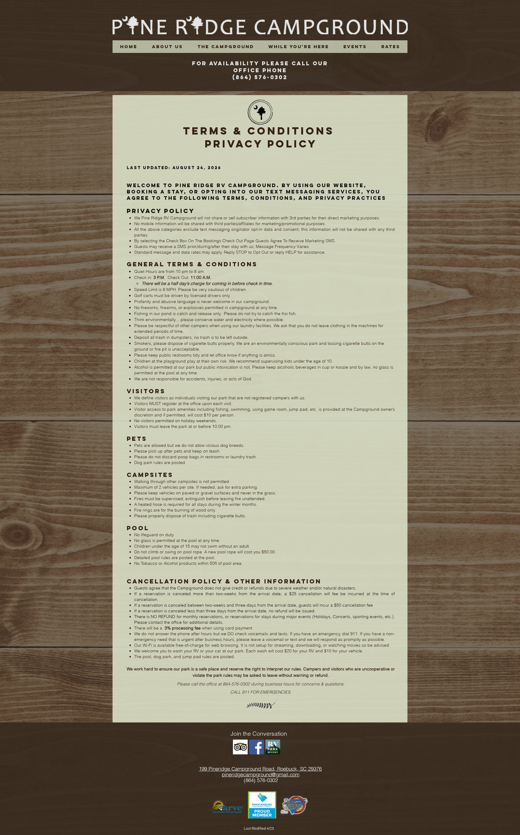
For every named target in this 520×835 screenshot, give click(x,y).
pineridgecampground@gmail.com (260, 774)
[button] (225, 48)
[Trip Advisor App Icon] (240, 747)
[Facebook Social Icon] (256, 747)
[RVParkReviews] (272, 747)
